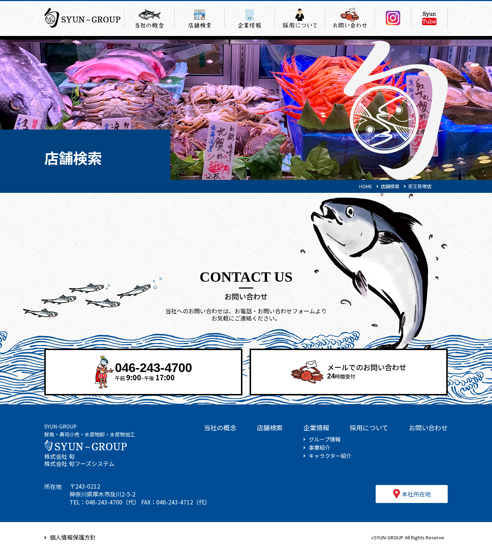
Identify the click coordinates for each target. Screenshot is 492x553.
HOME (365, 186)
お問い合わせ (428, 427)
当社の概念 (220, 427)
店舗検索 (270, 427)
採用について (369, 427)
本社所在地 (416, 494)
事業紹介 (319, 447)
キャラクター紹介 (330, 456)
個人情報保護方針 (73, 537)
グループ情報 (325, 439)
